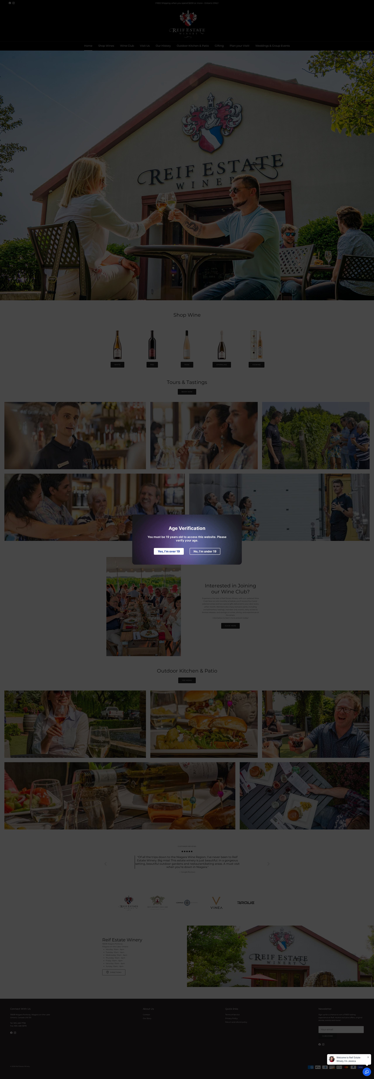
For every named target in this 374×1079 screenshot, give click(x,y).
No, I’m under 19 (205, 551)
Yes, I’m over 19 (169, 551)
